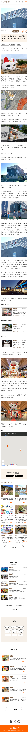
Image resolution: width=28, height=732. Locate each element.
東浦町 (11, 502)
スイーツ (18, 522)
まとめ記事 (15, 629)
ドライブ (16, 502)
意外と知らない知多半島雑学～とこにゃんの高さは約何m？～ (19, 344)
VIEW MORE (14, 609)
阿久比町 (24, 541)
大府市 (24, 702)
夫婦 (22, 502)
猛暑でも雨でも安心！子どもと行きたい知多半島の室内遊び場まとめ (7, 539)
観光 (20, 502)
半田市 (24, 682)
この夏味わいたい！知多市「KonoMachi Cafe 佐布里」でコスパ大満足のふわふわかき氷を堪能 (18, 690)
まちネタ (21, 627)
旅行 (19, 502)
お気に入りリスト (22, 2)
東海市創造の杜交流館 (13, 583)
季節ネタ (8, 629)
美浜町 (24, 502)
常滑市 (11, 522)
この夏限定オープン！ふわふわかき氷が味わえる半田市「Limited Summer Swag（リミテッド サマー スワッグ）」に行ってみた (18, 680)
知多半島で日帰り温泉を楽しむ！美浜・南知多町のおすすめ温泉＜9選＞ (21, 499)
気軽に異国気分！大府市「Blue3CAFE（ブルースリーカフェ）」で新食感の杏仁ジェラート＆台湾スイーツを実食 (18, 701)
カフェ (2, 502)
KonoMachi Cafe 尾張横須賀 (15, 590)
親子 (6, 542)
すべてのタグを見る (13, 639)
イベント (8, 634)
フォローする (19, 475)
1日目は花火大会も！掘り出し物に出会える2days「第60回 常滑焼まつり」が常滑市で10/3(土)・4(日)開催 (17, 669)
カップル (8, 632)
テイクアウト (5, 502)
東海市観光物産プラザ (13, 576)
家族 (8, 542)
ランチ (16, 542)
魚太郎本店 (11, 569)
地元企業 (20, 632)
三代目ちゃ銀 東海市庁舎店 (14, 597)
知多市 (24, 692)
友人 (14, 632)
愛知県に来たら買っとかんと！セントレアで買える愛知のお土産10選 (7, 519)
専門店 (9, 502)
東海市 (25, 522)
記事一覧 (14, 547)
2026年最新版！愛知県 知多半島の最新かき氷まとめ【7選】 (18, 659)
